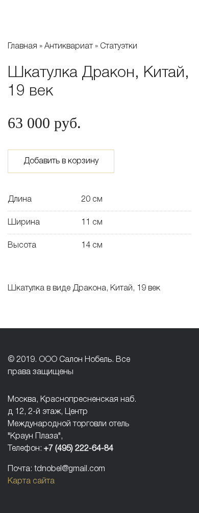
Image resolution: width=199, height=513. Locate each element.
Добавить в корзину (60, 161)
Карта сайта (31, 481)
